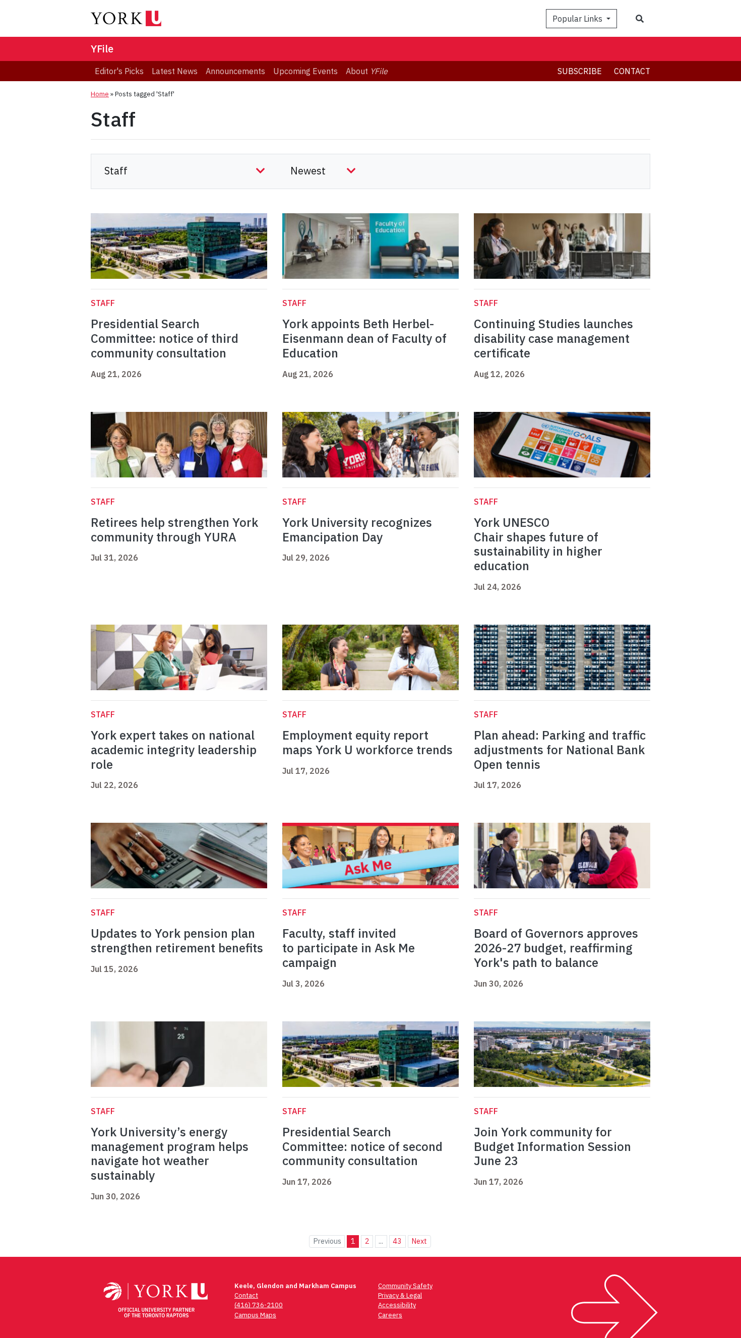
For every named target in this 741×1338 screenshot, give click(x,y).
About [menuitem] (367, 71)
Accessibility (397, 1305)
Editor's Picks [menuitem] (119, 71)
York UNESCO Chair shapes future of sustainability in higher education (538, 544)
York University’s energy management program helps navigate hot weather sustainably (170, 1153)
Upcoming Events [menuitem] (305, 71)
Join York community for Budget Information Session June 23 (552, 1146)
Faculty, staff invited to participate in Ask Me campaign (348, 947)
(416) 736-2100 (258, 1305)
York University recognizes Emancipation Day (357, 529)
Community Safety (405, 1286)
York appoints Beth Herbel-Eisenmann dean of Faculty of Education (364, 338)
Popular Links (578, 19)
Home (100, 94)
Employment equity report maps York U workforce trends (367, 742)
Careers (390, 1315)
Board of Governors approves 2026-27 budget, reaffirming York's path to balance (556, 947)
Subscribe (580, 71)
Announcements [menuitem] (235, 71)
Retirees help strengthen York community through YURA (174, 529)
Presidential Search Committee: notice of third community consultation (164, 338)
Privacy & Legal (400, 1295)
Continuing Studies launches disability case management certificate (553, 338)
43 (397, 1241)
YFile (102, 48)
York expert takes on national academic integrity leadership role (174, 749)
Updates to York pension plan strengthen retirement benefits (177, 940)
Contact (632, 71)
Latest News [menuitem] (175, 71)
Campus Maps (255, 1315)
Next (419, 1241)
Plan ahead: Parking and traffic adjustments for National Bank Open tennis (560, 749)
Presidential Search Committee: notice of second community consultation (362, 1146)
